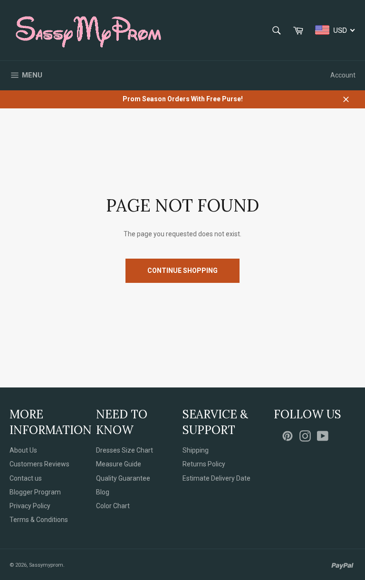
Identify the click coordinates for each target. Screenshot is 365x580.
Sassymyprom (46, 565)
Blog (102, 492)
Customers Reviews (39, 464)
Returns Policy (203, 464)
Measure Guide (118, 464)
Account (342, 75)
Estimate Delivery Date (216, 478)
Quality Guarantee (123, 478)
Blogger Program (35, 492)
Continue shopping (182, 270)
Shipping (195, 450)
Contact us (26, 478)
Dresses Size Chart (124, 450)
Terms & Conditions (39, 519)
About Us (23, 450)
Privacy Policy (30, 506)
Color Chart (113, 506)
